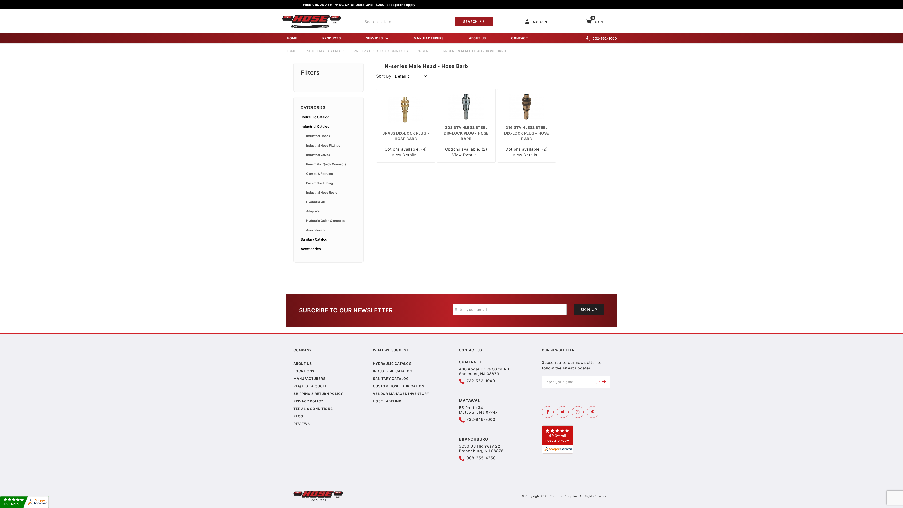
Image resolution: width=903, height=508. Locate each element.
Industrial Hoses (318, 136)
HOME (292, 38)
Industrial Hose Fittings (323, 145)
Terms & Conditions (313, 409)
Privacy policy (308, 401)
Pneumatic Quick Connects (326, 164)
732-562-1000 (605, 38)
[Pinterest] (592, 412)
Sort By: (384, 76)
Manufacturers (309, 379)
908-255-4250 (481, 458)
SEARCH (470, 22)
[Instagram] (578, 412)
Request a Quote (310, 386)
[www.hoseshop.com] (311, 16)
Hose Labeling (387, 401)
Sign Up (589, 309)
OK (598, 382)
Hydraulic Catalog (315, 117)
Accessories (315, 230)
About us (302, 363)
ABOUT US (477, 38)
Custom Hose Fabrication (398, 386)
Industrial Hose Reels (321, 192)
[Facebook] (548, 412)
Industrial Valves (318, 155)
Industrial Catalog (315, 126)
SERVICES (374, 38)
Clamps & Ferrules (319, 173)
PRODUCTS (331, 38)
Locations (303, 371)
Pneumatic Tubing (319, 183)
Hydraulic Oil (315, 202)
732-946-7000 (481, 419)
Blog (298, 416)
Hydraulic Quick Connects (325, 220)
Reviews (301, 424)
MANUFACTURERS (428, 38)
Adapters (313, 211)
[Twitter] (563, 412)
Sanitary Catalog (314, 239)
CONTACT (519, 38)
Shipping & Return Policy (318, 394)
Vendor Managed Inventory (401, 394)
